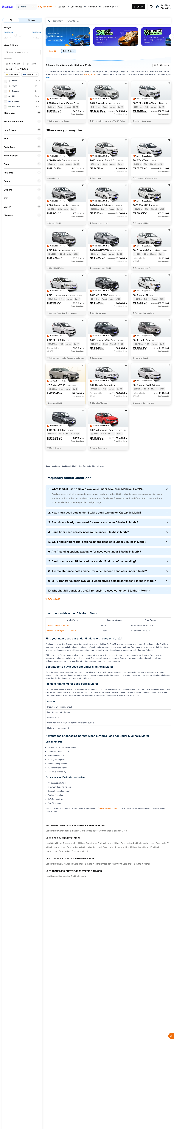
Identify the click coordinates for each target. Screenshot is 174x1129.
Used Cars (56, 466)
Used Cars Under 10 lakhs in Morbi (78, 847)
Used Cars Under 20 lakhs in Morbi (70, 851)
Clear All (52, 51)
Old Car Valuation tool (107, 808)
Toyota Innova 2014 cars (58, 625)
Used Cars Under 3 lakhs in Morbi (97, 843)
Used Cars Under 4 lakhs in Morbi (131, 843)
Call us (140, 6)
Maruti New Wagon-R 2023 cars (61, 630)
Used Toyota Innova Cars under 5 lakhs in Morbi (126, 863)
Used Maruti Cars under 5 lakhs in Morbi (66, 830)
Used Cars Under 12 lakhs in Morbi (114, 847)
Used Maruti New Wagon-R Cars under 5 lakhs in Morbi (73, 863)
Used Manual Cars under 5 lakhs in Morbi (66, 876)
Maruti (86, 74)
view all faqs (53, 599)
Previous (45, 36)
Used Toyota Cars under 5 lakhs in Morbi (107, 830)
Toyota (93, 74)
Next (171, 36)
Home (48, 466)
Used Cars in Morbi (69, 466)
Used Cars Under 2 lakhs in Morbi (62, 843)
